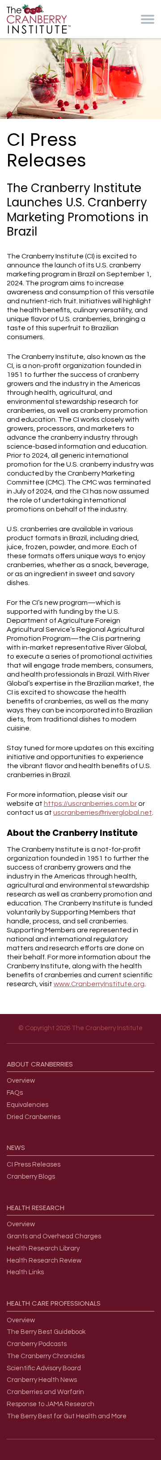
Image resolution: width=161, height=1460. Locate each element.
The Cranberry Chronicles (46, 1356)
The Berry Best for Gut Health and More (67, 1416)
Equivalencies (27, 1105)
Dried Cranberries (33, 1117)
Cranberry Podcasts (37, 1344)
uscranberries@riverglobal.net (102, 812)
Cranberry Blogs (31, 1176)
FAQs (15, 1092)
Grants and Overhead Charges (54, 1236)
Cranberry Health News (42, 1380)
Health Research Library (43, 1248)
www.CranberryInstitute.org (99, 984)
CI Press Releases (33, 1164)
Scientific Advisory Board (44, 1368)
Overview (21, 1080)
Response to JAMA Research (50, 1404)
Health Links (25, 1272)
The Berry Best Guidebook (46, 1332)
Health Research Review (44, 1260)
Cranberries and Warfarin (45, 1392)
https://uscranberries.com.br (90, 803)
